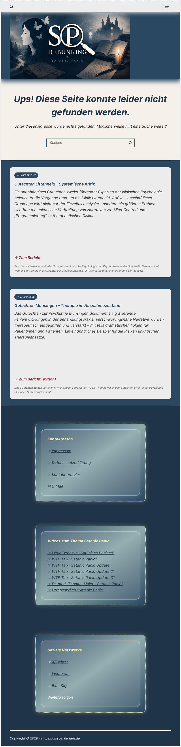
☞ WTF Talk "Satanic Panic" (72, 559)
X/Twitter (59, 662)
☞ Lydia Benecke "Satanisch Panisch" (80, 553)
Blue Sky (59, 685)
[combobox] (86, 142)
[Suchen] (11, 6)
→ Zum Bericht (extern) (35, 379)
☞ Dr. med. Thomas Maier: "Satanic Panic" (85, 584)
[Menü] (166, 6)
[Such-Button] (130, 142)
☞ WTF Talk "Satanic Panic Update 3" (81, 577)
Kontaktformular (65, 474)
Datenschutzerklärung (71, 462)
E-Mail (57, 486)
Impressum (61, 451)
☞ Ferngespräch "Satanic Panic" (75, 590)
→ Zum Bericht (27, 257)
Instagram (60, 673)
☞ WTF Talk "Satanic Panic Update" (79, 565)
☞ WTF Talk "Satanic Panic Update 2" (80, 571)
